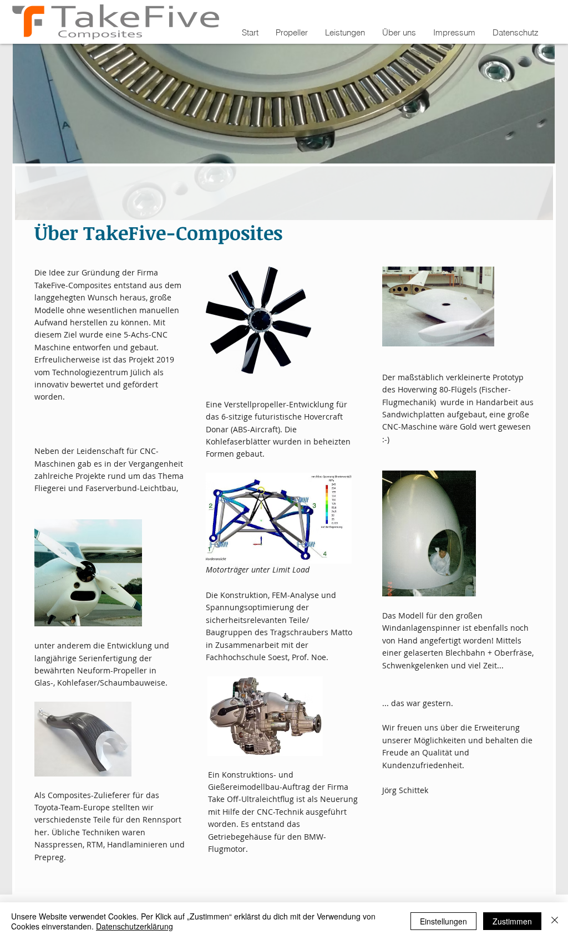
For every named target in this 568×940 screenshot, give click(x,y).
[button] (291, 33)
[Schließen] (554, 921)
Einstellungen (443, 921)
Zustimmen (512, 921)
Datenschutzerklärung (134, 926)
